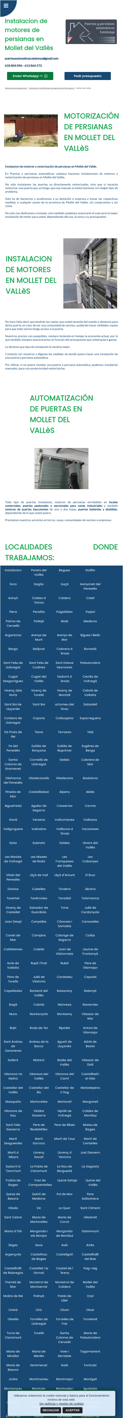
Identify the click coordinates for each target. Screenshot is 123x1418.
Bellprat (39, 649)
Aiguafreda (13, 806)
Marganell (90, 1102)
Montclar (39, 1388)
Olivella (13, 1319)
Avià (64, 1245)
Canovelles (90, 921)
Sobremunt (90, 1231)
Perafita (39, 612)
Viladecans (64, 778)
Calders (64, 598)
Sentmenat (38, 1365)
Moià (64, 621)
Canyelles (38, 921)
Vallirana (90, 820)
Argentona (13, 635)
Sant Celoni (13, 1217)
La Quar (64, 1208)
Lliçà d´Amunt (64, 875)
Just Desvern (90, 1152)
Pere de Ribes (64, 1125)
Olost (90, 1310)
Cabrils (38, 1004)
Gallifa (90, 570)
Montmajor (64, 1379)
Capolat (90, 977)
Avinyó (13, 598)
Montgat (90, 1379)
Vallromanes (64, 820)
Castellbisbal (39, 792)
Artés (90, 1245)
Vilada (13, 1208)
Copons (39, 718)
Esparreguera (90, 718)
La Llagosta (90, 1166)
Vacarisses (90, 829)
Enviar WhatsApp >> (28, 76)
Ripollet (64, 1028)
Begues (64, 570)
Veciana (39, 820)
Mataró (38, 1060)
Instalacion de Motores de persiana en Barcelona (51, 88)
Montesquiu (13, 1388)
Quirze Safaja (67, 1180)
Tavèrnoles (38, 898)
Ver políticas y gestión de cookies (61, 1403)
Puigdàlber (64, 612)
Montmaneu (38, 1379)
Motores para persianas (16, 88)
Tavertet (13, 898)
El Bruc (90, 875)
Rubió (64, 963)
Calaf (90, 598)
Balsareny (64, 991)
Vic (39, 1208)
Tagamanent (90, 1351)
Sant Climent (90, 1208)
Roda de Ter (39, 1028)
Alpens (64, 792)
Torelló (39, 1333)
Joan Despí (13, 921)
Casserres (64, 806)
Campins (39, 935)
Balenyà (90, 991)
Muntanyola (39, 1014)
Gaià (64, 1365)
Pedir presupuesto (88, 76)
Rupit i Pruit (39, 963)
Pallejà (39, 621)
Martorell (64, 1102)
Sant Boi (39, 704)
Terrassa (64, 732)
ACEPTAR (72, 1410)
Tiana (39, 732)
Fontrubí (90, 1365)
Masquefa (13, 1102)
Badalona (90, 778)
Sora (13, 584)
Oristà (13, 1310)
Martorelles (39, 1102)
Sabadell (90, 704)
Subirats (39, 843)
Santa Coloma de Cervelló (64, 1337)
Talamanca (90, 898)
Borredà (90, 649)
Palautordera (90, 663)
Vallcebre (39, 829)
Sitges (13, 1245)
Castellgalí (64, 1254)
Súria (13, 843)
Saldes (64, 843)
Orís (39, 1310)
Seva (39, 1245)
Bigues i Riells (90, 635)
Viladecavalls (39, 778)
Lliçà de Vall (39, 875)
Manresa (64, 1004)
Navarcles (90, 1004)
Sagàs (39, 584)
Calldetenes (13, 949)
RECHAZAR (51, 1410)
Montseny (64, 1014)
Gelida (64, 760)
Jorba (13, 1379)
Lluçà (65, 584)
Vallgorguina (13, 829)
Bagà (13, 1004)
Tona (64, 908)
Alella (90, 792)
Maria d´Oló (13, 1231)
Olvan (64, 1310)
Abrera (90, 889)
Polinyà (38, 1296)
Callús (90, 935)
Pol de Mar (65, 1194)
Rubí (13, 1028)
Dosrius (13, 889)
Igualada (90, 1388)
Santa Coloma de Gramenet (13, 764)
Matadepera (90, 1088)
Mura (13, 1014)
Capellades (13, 991)
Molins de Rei (13, 1296)
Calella (38, 949)
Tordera (64, 889)
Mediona (90, 621)
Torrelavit (90, 1319)
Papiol (90, 612)
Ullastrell (90, 1217)
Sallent (13, 1060)
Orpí (90, 1296)
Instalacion (13, 570)
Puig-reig (90, 1268)
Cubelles (38, 889)
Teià (90, 732)
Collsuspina (64, 718)
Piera (13, 612)
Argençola (13, 1254)
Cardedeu (64, 977)
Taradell (64, 898)
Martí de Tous (64, 1139)
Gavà (13, 820)
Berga (13, 649)
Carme (90, 806)
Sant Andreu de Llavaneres (13, 1046)
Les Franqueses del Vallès (65, 861)
